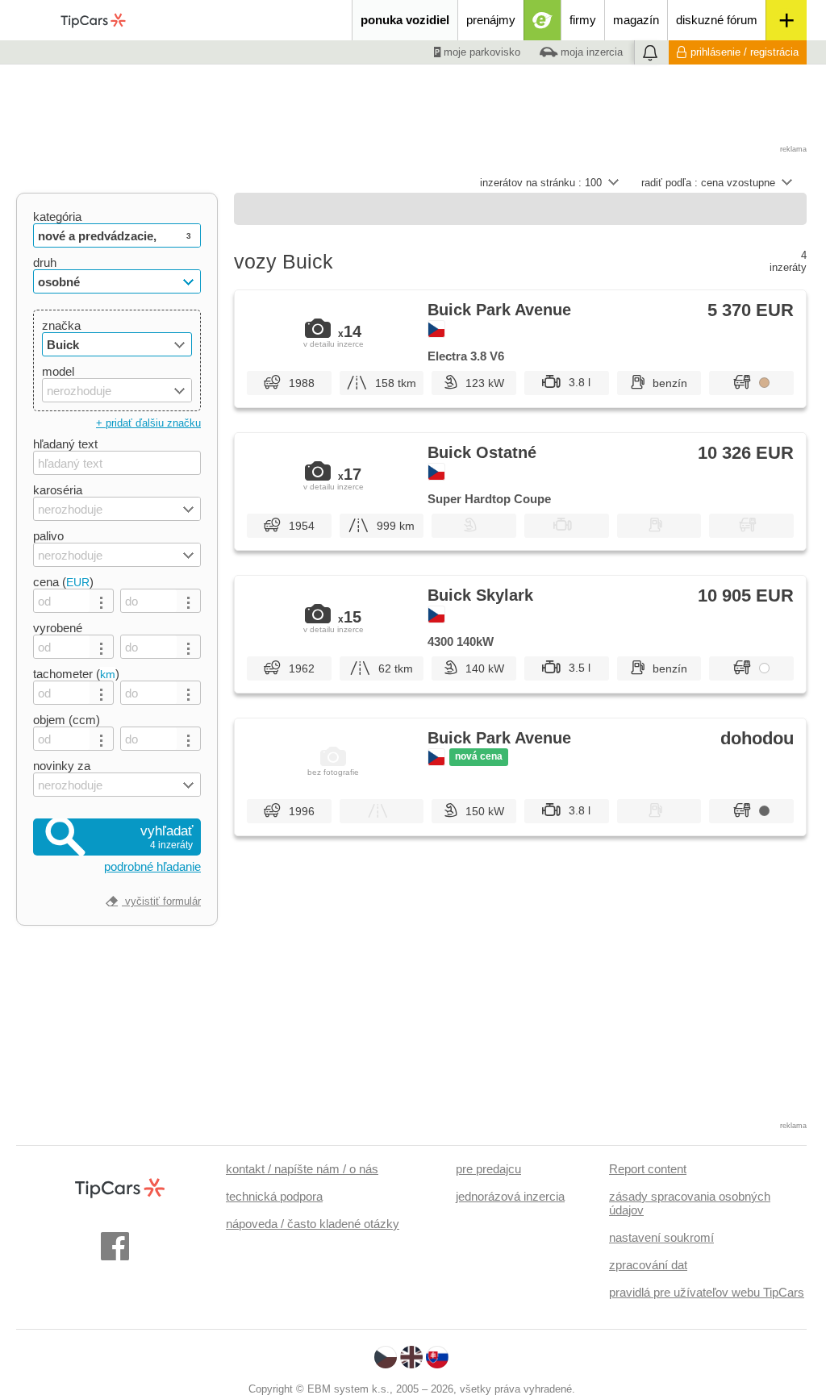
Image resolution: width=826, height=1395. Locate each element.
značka (61, 325)
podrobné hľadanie (152, 866)
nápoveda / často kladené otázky (312, 1224)
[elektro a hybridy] (542, 20)
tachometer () (76, 674)
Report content (647, 1169)
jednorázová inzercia (510, 1196)
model (58, 371)
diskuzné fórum (716, 20)
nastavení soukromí (661, 1237)
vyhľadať (166, 837)
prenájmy (490, 20)
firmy (582, 20)
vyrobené (57, 628)
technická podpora (274, 1196)
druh (44, 262)
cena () (63, 582)
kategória (57, 216)
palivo (48, 536)
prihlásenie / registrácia (744, 52)
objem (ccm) (66, 720)
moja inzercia (590, 52)
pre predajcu (488, 1169)
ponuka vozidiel (405, 20)
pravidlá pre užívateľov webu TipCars (706, 1292)
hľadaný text (65, 444)
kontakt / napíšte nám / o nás (302, 1169)
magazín (636, 20)
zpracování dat (648, 1265)
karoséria (57, 490)
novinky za (61, 765)
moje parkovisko (480, 52)
